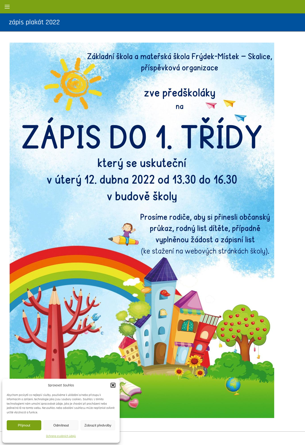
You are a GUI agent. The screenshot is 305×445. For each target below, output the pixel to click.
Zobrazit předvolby (97, 425)
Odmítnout (61, 425)
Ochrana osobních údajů (61, 436)
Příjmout (24, 425)
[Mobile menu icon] (7, 6)
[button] (113, 385)
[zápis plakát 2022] (152, 230)
